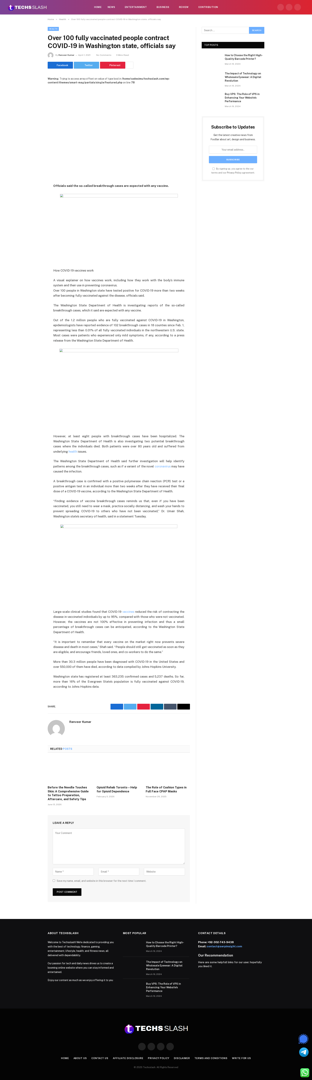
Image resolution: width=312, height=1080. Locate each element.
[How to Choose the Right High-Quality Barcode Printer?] (212, 60)
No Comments (103, 55)
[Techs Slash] (27, 7)
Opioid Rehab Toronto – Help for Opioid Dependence (117, 789)
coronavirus (163, 466)
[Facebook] (35, 195)
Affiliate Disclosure (128, 1058)
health (73, 451)
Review (183, 7)
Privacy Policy (234, 172)
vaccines (128, 611)
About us (80, 1058)
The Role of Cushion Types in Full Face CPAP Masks (166, 789)
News (111, 7)
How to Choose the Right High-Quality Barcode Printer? (244, 57)
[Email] (35, 232)
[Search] (305, 7)
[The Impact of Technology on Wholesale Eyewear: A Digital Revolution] (212, 78)
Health (53, 29)
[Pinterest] (35, 223)
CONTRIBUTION (208, 7)
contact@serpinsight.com (224, 946)
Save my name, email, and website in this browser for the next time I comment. (101, 880)
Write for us (241, 1058)
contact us (99, 1058)
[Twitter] (35, 204)
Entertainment (136, 7)
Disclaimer (182, 1058)
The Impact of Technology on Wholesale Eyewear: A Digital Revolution (243, 77)
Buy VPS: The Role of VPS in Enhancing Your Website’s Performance (242, 98)
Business (163, 7)
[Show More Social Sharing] (129, 65)
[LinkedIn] (35, 213)
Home (98, 7)
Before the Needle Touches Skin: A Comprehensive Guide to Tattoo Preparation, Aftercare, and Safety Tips (68, 793)
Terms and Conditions (211, 1058)
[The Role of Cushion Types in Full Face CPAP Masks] (168, 770)
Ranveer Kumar (66, 55)
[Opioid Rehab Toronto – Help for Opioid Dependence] (119, 770)
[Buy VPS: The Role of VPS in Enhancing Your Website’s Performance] (212, 99)
